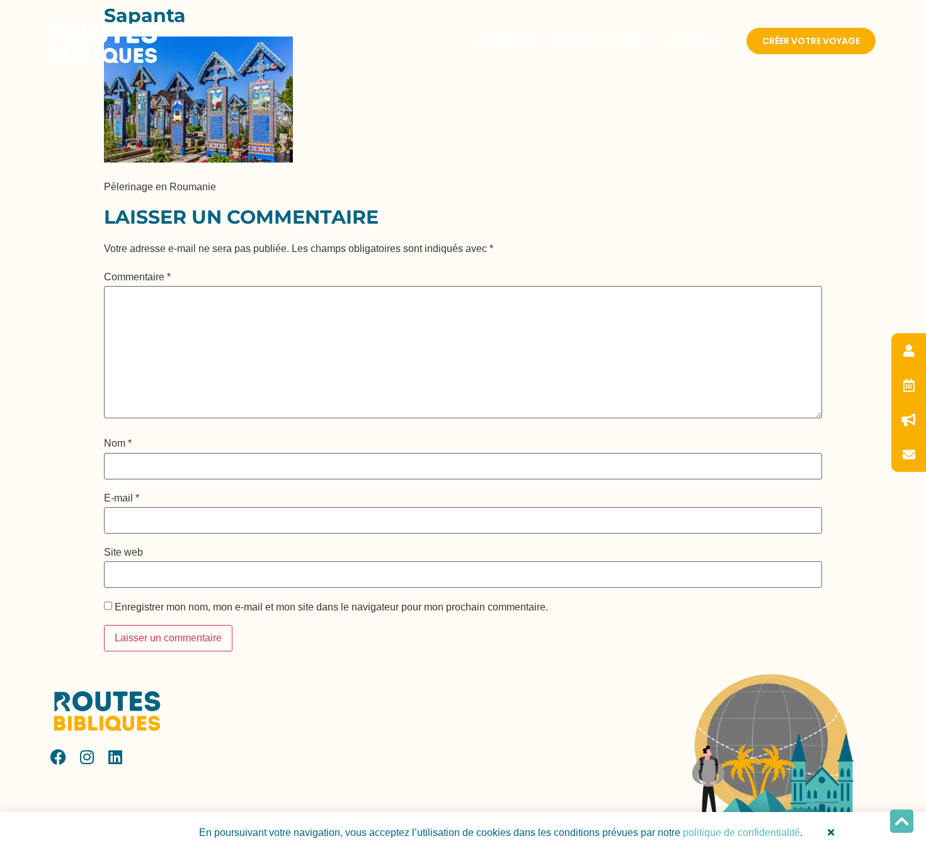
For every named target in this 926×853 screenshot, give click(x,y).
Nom (118, 443)
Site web (123, 552)
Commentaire (137, 277)
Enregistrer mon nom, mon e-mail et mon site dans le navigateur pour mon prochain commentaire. (331, 607)
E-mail (121, 498)
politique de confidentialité (741, 832)
